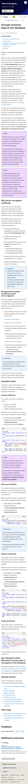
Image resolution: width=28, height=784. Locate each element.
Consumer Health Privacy (7, 779)
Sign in (25, 17)
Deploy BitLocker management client (15, 713)
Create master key (9, 695)
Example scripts (6, 41)
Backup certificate (9, 693)
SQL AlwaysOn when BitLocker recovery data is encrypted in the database (14, 43)
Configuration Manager (11, 20)
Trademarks (4, 782)
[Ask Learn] (22, 20)
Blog (22, 775)
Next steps (5, 48)
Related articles (6, 46)
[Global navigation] (1, 16)
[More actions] (25, 20)
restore (9, 492)
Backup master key (9, 697)
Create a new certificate (13, 319)
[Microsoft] (14, 17)
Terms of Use (20, 779)
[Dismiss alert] (25, 2)
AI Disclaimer (4, 775)
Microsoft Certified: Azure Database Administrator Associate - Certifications (12, 747)
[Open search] (20, 16)
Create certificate (9, 691)
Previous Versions (14, 775)
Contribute (4, 777)
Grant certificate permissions (12, 699)
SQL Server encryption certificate (11, 39)
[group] (14, 442)
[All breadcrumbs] (2, 20)
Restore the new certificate (14, 341)
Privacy (10, 777)
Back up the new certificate (14, 323)
